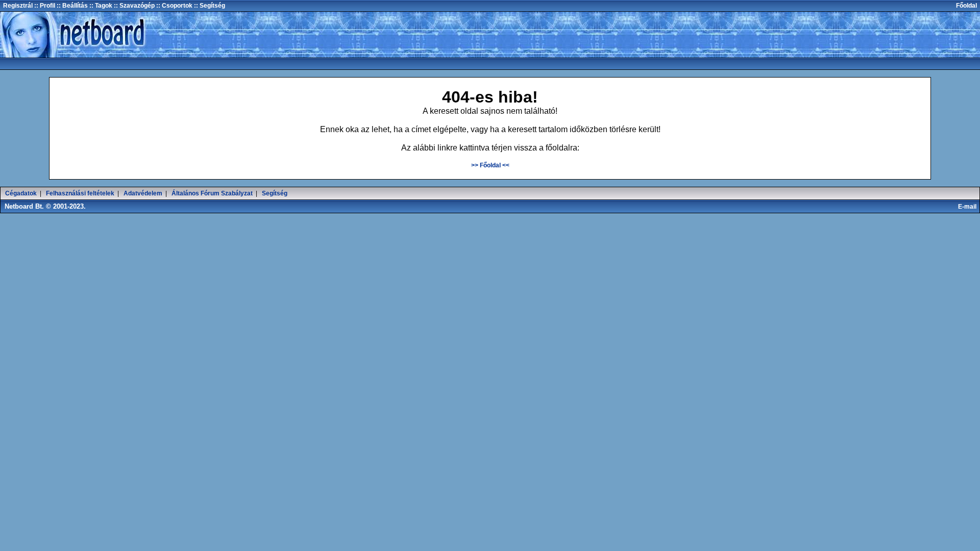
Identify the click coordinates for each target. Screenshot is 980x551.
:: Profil (44, 5)
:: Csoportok (173, 5)
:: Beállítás (71, 5)
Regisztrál (18, 5)
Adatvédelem (143, 193)
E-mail (968, 206)
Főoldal (966, 5)
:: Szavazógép (134, 5)
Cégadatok (21, 193)
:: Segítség (208, 5)
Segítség (274, 193)
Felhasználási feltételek (80, 193)
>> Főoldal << (490, 165)
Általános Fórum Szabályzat (212, 193)
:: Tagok (100, 5)
